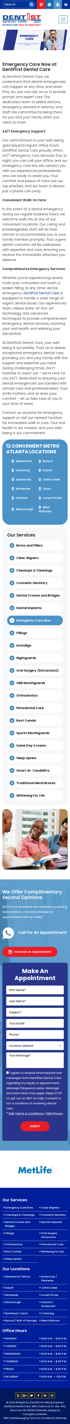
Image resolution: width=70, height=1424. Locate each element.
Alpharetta (24, 461)
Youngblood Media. (35, 1414)
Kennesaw (23, 489)
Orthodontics (27, 695)
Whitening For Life (30, 795)
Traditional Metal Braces (35, 783)
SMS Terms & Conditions (26, 1113)
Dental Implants (29, 608)
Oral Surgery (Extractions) (37, 670)
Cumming (23, 470)
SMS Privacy (54, 1113)
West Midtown (45, 509)
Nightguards (26, 658)
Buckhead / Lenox (16, 1313)
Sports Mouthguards (32, 733)
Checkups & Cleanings (34, 570)
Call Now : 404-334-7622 (41, 4)
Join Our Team (66, 4)
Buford (47, 461)
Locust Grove (52, 498)
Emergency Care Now (33, 620)
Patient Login (57, 4)
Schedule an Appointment (32, 952)
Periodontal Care (30, 708)
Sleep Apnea (26, 758)
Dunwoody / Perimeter (49, 1278)
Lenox (47, 489)
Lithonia (21, 498)
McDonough (24, 509)
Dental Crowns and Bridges (38, 595)
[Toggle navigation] (63, 19)
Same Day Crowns (31, 745)
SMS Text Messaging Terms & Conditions (29, 1418)
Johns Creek (51, 479)
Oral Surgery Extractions (49, 1235)
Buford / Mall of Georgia (21, 1320)
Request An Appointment (49, 4)
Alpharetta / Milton (17, 1276)
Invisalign (23, 645)
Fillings (21, 633)
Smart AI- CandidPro (33, 770)
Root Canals (26, 720)
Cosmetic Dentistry (31, 583)
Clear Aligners (27, 558)
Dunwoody (23, 479)
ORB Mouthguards (30, 683)
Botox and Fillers (29, 545)
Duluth (47, 470)
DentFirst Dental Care (41, 293)
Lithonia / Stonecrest (48, 1304)
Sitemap (61, 1418)
